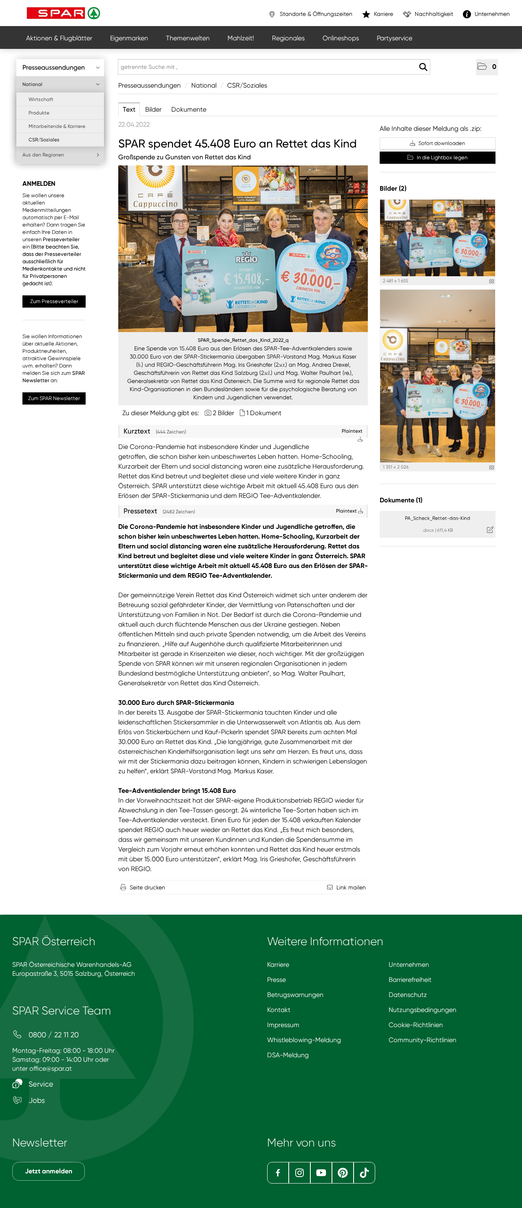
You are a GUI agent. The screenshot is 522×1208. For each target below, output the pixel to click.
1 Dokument (263, 413)
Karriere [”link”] (382, 14)
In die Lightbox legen (441, 157)
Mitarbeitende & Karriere (57, 126)
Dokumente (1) (401, 500)
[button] (487, 67)
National (32, 84)
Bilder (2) (393, 188)
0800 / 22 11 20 (53, 1034)
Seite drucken (147, 887)
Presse (276, 980)
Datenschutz (408, 995)
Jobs (36, 1100)
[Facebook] (278, 1173)
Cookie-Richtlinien (416, 1025)
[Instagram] (299, 1173)
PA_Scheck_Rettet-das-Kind (437, 518)
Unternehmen (409, 964)
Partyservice (394, 38)
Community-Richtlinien (422, 1040)
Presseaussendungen (53, 67)
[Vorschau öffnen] (243, 248)
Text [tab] (129, 109)
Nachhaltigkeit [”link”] (433, 14)
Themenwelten (188, 38)
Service (40, 1084)
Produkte (39, 113)
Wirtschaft (41, 99)
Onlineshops (341, 38)
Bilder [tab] (153, 109)
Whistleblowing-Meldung (304, 1040)
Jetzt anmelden (48, 1171)
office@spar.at (50, 1068)
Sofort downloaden (441, 143)
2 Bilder (223, 413)
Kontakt (278, 1010)
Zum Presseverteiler (54, 301)
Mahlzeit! (241, 38)
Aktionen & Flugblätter (59, 38)
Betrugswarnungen (295, 995)
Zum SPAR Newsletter (54, 398)
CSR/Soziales (44, 140)
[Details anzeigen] (491, 281)
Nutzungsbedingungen (422, 1010)
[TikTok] (364, 1173)
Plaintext (347, 511)
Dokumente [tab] (188, 109)
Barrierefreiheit (410, 980)
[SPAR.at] (64, 13)
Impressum (283, 1025)
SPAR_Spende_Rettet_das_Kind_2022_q (243, 340)
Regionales (288, 38)
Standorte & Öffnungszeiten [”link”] (315, 14)
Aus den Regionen (43, 155)
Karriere (278, 964)
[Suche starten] (423, 67)
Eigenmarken (129, 38)
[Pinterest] (343, 1173)
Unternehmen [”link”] (491, 14)
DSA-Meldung (288, 1055)
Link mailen (351, 887)
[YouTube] (321, 1173)
